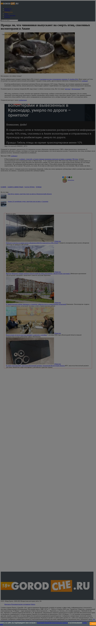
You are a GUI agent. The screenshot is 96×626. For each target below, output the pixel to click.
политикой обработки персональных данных (52, 623)
